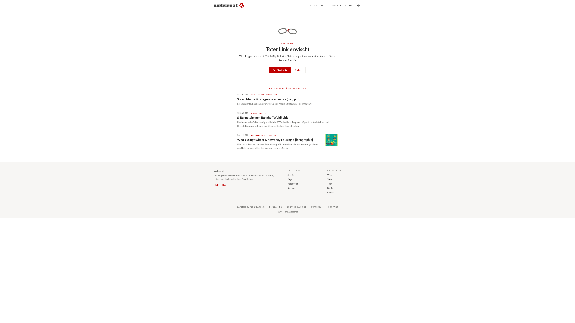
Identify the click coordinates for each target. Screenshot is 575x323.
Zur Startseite (280, 70)
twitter (271, 135)
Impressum (317, 207)
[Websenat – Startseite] (229, 5)
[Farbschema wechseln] (358, 5)
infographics (258, 135)
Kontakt (333, 207)
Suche (348, 5)
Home (313, 5)
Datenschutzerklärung (250, 207)
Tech (329, 183)
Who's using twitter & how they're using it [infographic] (275, 139)
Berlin (330, 188)
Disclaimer (275, 207)
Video (330, 179)
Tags (290, 179)
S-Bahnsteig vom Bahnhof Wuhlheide (262, 117)
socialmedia (257, 95)
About (324, 5)
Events (330, 192)
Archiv (336, 5)
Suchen (298, 70)
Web (329, 175)
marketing (272, 95)
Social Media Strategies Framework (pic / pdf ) (269, 99)
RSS (224, 185)
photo (263, 113)
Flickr (216, 185)
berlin (254, 113)
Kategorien (293, 183)
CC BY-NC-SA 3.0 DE (296, 207)
